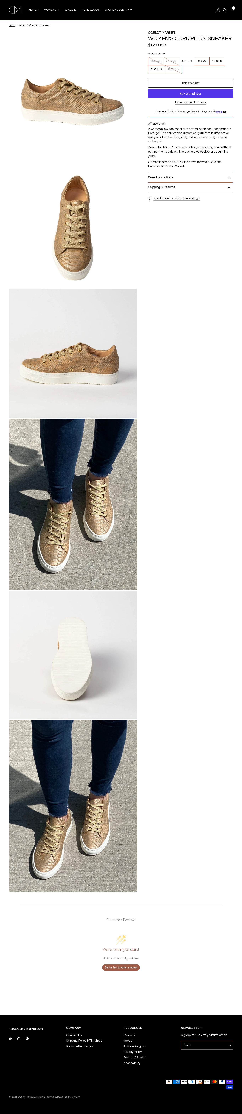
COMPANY (73, 1028)
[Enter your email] (229, 1045)
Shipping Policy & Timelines (84, 1040)
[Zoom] (130, 38)
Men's (32, 10)
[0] (230, 10)
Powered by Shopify (68, 1096)
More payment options (190, 102)
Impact (128, 1040)
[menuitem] (34, 10)
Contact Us (74, 1035)
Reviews (129, 1035)
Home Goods (91, 10)
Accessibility (132, 1063)
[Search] (224, 10)
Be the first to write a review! (121, 967)
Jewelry (70, 10)
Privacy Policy (133, 1051)
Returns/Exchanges (79, 1046)
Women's (50, 10)
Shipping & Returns (161, 187)
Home (12, 25)
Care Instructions (160, 177)
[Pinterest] (30, 1039)
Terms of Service (135, 1057)
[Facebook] (13, 1039)
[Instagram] (21, 1039)
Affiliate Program (135, 1046)
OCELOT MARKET (161, 32)
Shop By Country (117, 10)
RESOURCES (133, 1028)
